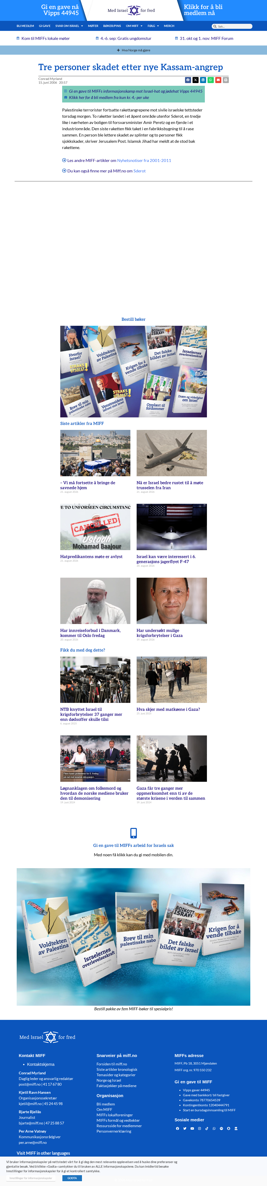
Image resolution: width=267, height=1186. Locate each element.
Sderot (140, 170)
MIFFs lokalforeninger (115, 1115)
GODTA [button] (72, 1178)
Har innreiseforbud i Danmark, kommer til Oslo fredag (90, 633)
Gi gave (44, 26)
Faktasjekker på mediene (116, 1085)
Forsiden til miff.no (112, 1064)
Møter (93, 26)
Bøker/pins (112, 26)
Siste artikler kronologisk (117, 1069)
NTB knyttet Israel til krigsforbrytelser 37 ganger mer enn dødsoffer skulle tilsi (91, 714)
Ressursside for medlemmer (119, 1125)
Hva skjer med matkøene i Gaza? (168, 709)
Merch (169, 26)
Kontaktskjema (40, 1064)
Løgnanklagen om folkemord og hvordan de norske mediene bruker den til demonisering (94, 793)
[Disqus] (133, 241)
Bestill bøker (134, 319)
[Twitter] (185, 1128)
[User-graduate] (236, 1128)
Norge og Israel (109, 1080)
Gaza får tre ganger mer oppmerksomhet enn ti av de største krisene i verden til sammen (171, 793)
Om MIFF (104, 1109)
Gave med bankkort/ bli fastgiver (206, 1095)
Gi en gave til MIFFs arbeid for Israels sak (133, 845)
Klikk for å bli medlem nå (203, 10)
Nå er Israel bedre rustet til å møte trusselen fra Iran (170, 485)
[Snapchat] (229, 1128)
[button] (196, 80)
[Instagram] (199, 1128)
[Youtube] (192, 1128)
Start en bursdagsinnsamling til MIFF (209, 1110)
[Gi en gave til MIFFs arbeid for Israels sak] (133, 833)
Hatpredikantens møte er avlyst (91, 556)
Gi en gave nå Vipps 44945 (60, 10)
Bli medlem (25, 26)
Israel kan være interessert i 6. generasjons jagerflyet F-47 (166, 559)
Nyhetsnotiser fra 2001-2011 (144, 160)
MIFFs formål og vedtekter (118, 1120)
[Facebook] (178, 1128)
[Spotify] (221, 1128)
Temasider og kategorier (116, 1074)
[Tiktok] (207, 1128)
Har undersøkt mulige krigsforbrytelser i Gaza (160, 633)
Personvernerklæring (114, 1131)
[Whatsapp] (214, 1128)
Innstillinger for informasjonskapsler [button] (31, 1178)
